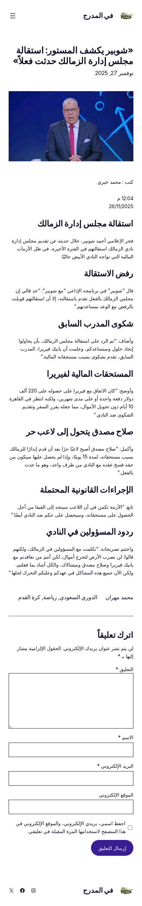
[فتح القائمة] (13, 16)
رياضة (50, 597)
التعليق (124, 669)
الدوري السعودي (78, 597)
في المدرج (98, 15)
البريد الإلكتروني (115, 766)
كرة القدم (29, 597)
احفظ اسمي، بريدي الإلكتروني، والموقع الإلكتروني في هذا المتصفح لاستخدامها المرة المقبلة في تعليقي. (70, 827)
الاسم (125, 737)
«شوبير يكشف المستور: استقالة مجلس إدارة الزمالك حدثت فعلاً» (73, 55)
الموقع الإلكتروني (116, 795)
